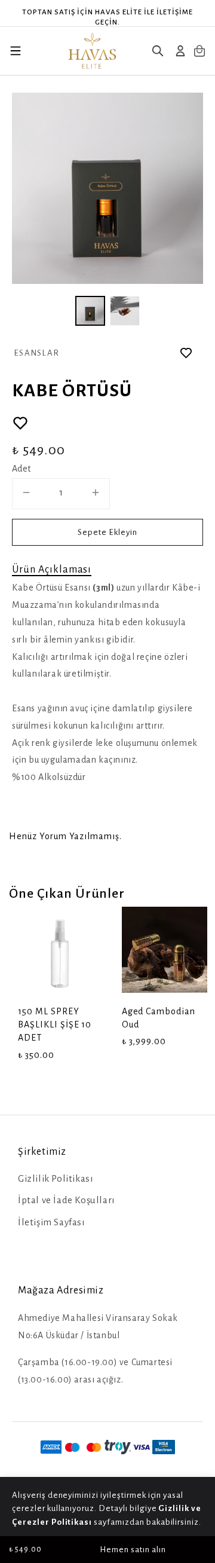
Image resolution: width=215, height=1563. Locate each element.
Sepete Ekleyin (107, 532)
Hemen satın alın (133, 1549)
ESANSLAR (36, 353)
